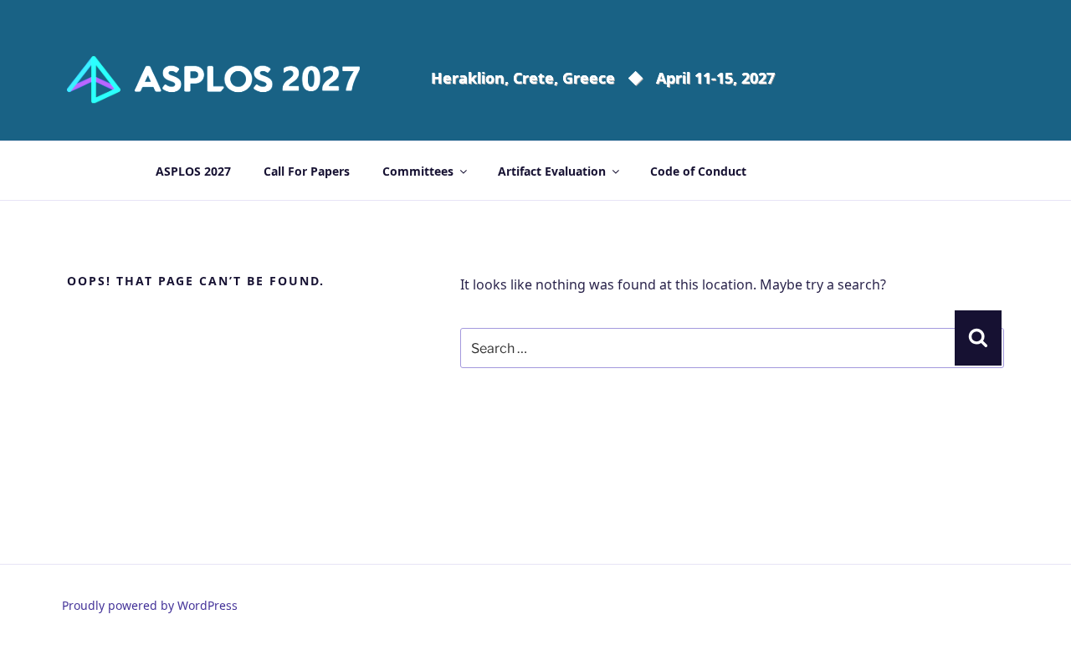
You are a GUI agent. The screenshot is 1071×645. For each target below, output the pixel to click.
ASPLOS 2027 (193, 171)
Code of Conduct (698, 171)
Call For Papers (307, 171)
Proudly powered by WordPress (150, 605)
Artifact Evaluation (552, 171)
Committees (418, 171)
